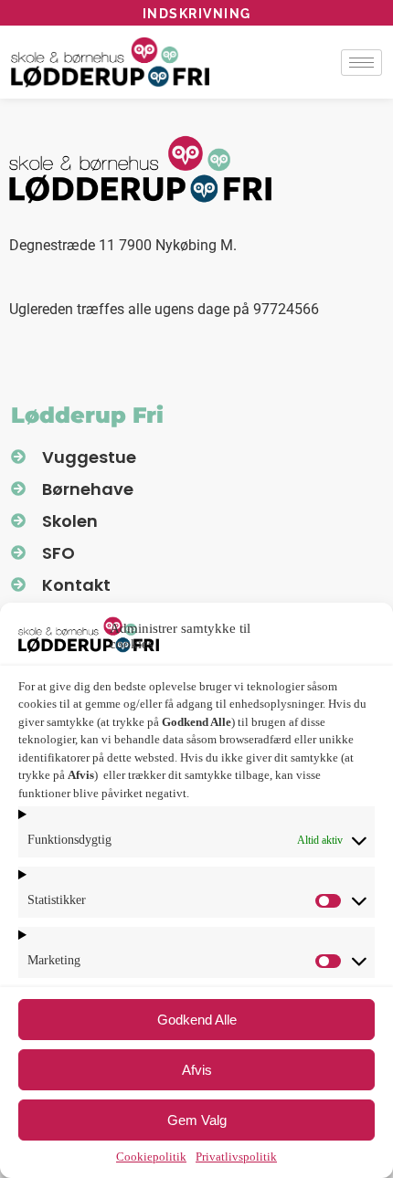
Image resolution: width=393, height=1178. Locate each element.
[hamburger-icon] (361, 62)
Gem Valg (197, 1120)
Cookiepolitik (151, 1156)
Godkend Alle (197, 1019)
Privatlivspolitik (236, 1156)
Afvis (197, 1070)
